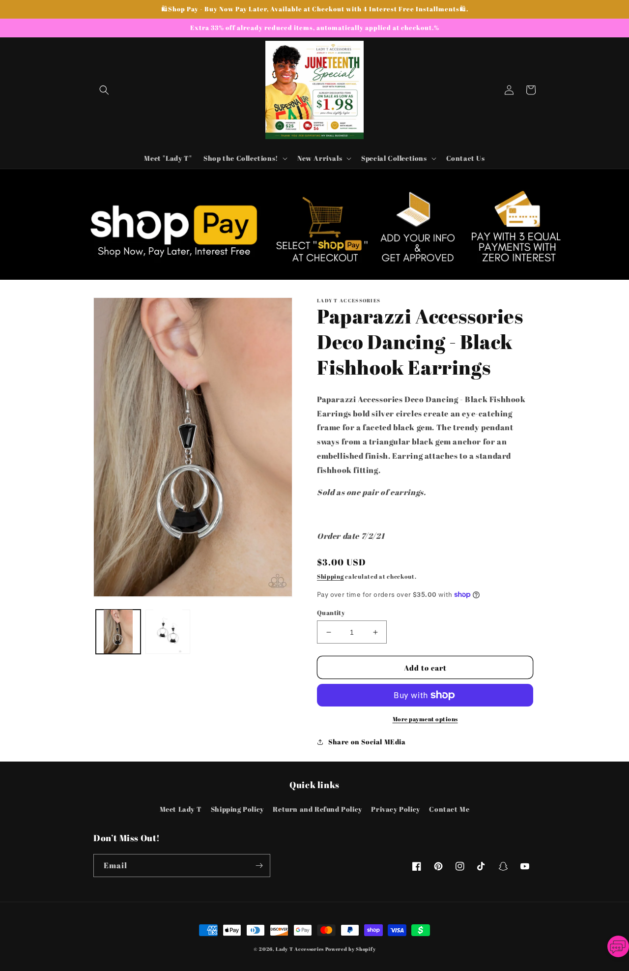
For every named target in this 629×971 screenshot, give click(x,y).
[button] (104, 90)
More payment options (425, 719)
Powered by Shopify (350, 948)
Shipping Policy (237, 809)
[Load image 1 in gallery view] (118, 631)
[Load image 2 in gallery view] (167, 631)
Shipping (330, 576)
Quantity (331, 612)
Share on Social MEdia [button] (367, 741)
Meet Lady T (181, 809)
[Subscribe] (259, 865)
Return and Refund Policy (317, 809)
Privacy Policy (395, 809)
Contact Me (449, 809)
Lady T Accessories (300, 948)
